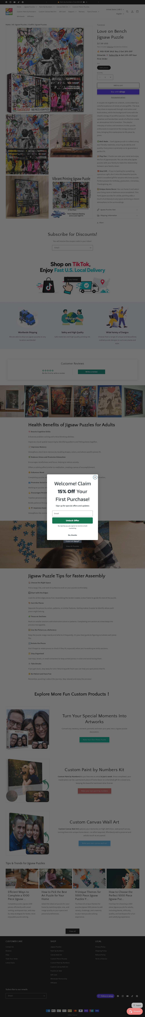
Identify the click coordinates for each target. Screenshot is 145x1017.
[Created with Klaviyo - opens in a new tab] (72, 541)
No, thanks (72, 535)
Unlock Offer (72, 520)
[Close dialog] (95, 477)
